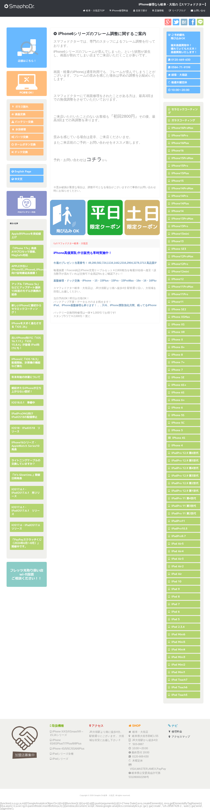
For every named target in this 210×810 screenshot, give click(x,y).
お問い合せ (199, 10)
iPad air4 (177, 551)
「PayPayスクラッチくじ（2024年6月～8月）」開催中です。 (26, 543)
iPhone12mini (180, 271)
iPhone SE (177, 377)
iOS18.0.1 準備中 (23, 402)
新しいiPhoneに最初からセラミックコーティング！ (26, 309)
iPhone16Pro (179, 135)
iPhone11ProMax (182, 286)
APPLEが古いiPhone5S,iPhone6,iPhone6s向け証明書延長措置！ (29, 269)
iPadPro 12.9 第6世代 (185, 453)
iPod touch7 (179, 679)
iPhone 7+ (178, 362)
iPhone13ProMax (182, 218)
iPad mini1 (178, 672)
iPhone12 (177, 279)
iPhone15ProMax (182, 158)
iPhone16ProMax (182, 128)
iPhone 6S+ (178, 385)
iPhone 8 (177, 354)
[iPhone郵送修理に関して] (27, 83)
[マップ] (27, 47)
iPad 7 (175, 604)
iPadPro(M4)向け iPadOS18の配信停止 (24, 415)
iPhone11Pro (179, 294)
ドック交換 (21, 152)
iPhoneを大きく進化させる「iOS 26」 (26, 325)
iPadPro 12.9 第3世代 (185, 475)
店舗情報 (159, 10)
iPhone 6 (177, 407)
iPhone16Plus (180, 143)
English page (23, 171)
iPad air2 (177, 566)
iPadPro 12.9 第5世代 (185, 460)
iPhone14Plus (180, 203)
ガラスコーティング (183, 120)
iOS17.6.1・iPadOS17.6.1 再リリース (25, 492)
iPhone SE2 (178, 309)
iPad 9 (175, 589)
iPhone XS (178, 324)
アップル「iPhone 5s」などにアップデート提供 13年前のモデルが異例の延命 (27, 289)
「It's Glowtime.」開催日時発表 (25, 476)
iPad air (176, 574)
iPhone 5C (178, 422)
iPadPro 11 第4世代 (183, 498)
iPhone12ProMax (182, 256)
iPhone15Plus (180, 173)
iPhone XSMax (180, 317)
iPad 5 (175, 619)
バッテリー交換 (24, 122)
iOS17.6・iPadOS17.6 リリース (26, 526)
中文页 (18, 179)
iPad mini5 (178, 642)
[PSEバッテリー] (27, 203)
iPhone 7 (177, 370)
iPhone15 (177, 181)
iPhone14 (177, 211)
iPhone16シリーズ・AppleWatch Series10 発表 (26, 446)
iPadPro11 (178, 521)
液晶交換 (20, 114)
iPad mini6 (178, 634)
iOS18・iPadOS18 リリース (25, 429)
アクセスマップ (180, 736)
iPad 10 (176, 581)
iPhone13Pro (179, 226)
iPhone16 (177, 150)
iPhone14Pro (179, 196)
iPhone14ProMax (182, 188)
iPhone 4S (178, 438)
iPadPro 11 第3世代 (183, 506)
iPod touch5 (179, 695)
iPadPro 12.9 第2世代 (185, 483)
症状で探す (141, 10)
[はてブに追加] (184, 24)
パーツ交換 (21, 137)
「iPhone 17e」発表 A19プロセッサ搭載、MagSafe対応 (25, 251)
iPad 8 (175, 596)
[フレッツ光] (27, 574)
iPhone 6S (177, 392)
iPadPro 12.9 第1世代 (185, 491)
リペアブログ (179, 10)
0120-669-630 (180, 59)
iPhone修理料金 (120, 10)
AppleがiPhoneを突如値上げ (26, 235)
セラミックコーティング (183, 111)
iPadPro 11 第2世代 (183, 513)
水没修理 (20, 129)
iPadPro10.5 (179, 528)
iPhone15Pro (179, 165)
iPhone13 (177, 241)
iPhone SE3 (178, 249)
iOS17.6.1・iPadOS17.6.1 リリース (25, 510)
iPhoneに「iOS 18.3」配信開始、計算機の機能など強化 (25, 362)
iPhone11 (177, 302)
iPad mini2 (178, 664)
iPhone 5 (177, 430)
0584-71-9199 (180, 67)
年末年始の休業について (25, 377)
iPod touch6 (179, 687)
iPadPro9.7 (178, 536)
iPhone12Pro (179, 264)
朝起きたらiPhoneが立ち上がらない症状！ (26, 389)
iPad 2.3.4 (178, 627)
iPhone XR (178, 332)
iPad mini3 (178, 657)
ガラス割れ (21, 106)
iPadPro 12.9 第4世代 (185, 468)
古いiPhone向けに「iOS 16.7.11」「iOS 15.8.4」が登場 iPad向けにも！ (26, 343)
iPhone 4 (177, 445)
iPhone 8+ (178, 347)
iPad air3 (177, 559)
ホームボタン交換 (25, 144)
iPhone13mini (180, 233)
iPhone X (177, 339)
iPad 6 (175, 611)
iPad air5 (177, 543)
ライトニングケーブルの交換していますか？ (25, 462)
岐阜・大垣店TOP (95, 10)
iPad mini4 (178, 649)
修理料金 (176, 731)
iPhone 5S (177, 415)
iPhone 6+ (178, 400)
